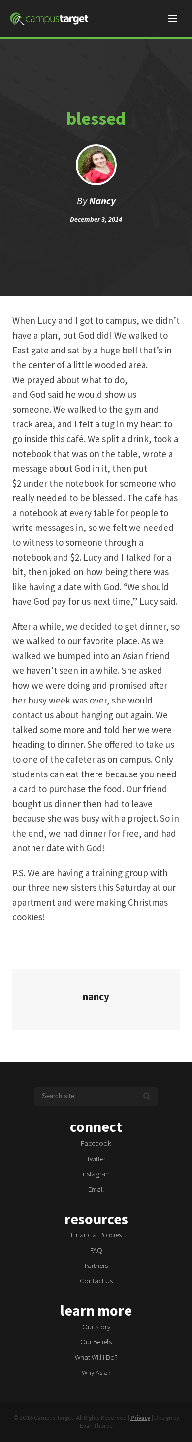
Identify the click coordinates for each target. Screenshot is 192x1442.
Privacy (140, 1417)
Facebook (96, 1143)
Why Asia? (96, 1372)
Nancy (102, 200)
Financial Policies (96, 1234)
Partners (96, 1265)
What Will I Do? (96, 1357)
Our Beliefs (96, 1341)
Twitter (96, 1158)
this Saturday (124, 887)
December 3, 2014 (96, 219)
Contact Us (96, 1280)
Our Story (96, 1326)
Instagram (96, 1173)
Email (96, 1189)
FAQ (96, 1250)
